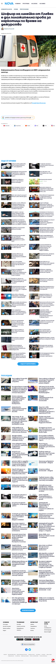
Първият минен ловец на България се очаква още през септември (46, 478)
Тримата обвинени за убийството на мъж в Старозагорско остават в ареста (18, 256)
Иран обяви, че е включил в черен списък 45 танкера (46, 535)
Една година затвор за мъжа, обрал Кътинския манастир (17, 331)
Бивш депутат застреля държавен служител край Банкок (46, 347)
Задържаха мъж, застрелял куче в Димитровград (46, 254)
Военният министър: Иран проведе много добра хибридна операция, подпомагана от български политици (19, 537)
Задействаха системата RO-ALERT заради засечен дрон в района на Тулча (19, 547)
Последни (5, 624)
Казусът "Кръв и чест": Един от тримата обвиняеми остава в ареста (18, 246)
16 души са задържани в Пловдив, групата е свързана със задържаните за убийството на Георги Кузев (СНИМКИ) (18, 272)
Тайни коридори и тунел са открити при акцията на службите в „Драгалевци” (18, 189)
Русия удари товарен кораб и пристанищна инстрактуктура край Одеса (47, 438)
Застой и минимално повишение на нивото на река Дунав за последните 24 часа (19, 555)
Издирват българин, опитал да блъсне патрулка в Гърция (47, 338)
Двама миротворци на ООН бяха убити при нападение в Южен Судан (19, 564)
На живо (42, 3)
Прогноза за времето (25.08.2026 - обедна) (46, 461)
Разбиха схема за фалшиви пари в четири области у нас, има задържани (18, 165)
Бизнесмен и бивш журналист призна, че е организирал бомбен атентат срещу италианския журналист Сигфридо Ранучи (46, 313)
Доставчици (38, 654)
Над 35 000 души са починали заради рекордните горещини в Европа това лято (19, 471)
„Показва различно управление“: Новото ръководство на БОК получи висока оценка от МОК (46, 488)
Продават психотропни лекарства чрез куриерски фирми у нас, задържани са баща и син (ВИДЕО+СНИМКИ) (19, 222)
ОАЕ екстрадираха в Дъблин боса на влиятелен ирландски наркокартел (46, 355)
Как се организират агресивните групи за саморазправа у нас (45, 331)
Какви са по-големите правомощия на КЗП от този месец (46, 599)
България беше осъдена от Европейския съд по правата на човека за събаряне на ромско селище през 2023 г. (20, 389)
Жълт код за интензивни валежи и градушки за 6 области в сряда (47, 446)
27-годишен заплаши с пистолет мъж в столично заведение (46, 165)
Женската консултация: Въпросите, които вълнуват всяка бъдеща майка (18, 591)
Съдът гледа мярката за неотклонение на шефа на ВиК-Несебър (46, 237)
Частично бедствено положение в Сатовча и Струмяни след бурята (47, 582)
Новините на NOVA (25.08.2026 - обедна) (19, 485)
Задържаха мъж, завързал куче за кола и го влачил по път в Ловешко (46, 280)
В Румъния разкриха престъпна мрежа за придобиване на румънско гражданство (18, 347)
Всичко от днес (7, 626)
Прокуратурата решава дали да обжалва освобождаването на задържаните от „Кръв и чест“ (18, 238)
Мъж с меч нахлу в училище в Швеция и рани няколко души (19, 195)
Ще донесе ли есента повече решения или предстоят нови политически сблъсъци (46, 516)
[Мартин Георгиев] (2, 28)
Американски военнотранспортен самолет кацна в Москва (19, 409)
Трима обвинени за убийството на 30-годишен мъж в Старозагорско (46, 263)
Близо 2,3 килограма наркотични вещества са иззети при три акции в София (18, 264)
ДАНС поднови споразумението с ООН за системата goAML (45, 497)
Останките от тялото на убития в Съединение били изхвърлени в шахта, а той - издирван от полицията (46, 214)
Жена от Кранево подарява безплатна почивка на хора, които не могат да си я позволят (47, 574)
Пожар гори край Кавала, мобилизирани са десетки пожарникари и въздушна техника (46, 419)
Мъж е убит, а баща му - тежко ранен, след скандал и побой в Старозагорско (18, 296)
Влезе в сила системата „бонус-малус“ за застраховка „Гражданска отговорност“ (20, 454)
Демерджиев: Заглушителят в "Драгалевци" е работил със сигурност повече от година (19, 173)
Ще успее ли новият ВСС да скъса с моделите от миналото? (45, 547)
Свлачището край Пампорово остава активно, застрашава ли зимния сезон (19, 583)
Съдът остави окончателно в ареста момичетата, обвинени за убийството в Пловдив (19, 304)
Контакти (43, 654)
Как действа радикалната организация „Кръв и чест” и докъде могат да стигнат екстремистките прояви (46, 230)
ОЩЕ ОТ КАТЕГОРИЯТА (28, 364)
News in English (47, 631)
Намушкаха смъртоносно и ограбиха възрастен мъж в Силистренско (46, 288)
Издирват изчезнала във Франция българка (18, 228)
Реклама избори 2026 (12, 654)
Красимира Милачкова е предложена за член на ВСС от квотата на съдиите (19, 479)
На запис (34, 3)
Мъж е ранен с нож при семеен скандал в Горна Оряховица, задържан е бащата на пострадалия (18, 214)
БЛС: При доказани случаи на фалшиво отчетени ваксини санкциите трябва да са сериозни (19, 601)
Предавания (33, 626)
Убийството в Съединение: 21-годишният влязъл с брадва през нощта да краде (46, 197)
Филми (32, 630)
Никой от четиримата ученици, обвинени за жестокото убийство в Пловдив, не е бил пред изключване (17, 323)
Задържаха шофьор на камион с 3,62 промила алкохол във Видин (17, 181)
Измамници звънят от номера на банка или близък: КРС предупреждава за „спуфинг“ (18, 280)
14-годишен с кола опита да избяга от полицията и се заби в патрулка (46, 322)
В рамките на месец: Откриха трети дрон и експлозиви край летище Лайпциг (20, 573)
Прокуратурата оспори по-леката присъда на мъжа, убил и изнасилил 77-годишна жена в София (19, 288)
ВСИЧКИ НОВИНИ (28, 610)
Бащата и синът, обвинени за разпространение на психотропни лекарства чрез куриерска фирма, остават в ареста (18, 205)
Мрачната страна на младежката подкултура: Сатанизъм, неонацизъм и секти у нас (46, 189)
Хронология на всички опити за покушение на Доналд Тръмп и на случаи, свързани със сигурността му (46, 304)
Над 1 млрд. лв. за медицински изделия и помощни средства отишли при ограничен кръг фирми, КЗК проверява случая (19, 420)
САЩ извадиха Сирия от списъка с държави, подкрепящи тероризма (20, 446)
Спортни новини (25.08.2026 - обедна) (46, 469)
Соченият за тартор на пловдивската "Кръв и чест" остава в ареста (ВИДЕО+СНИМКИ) (20, 516)
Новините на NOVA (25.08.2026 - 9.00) (45, 589)
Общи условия (49, 654)
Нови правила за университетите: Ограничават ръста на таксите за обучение (20, 430)
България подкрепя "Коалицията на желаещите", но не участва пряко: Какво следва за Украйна (46, 564)
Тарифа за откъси (31, 654)
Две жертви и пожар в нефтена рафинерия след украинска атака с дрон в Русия (46, 555)
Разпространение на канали (22, 654)
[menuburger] (2, 3)
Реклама (5, 654)
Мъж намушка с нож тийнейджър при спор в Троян (45, 173)
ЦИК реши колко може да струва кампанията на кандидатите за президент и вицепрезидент (47, 389)
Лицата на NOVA (21, 626)
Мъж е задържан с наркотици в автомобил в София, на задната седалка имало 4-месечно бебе (18, 312)
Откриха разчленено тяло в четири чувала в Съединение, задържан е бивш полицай (46, 222)
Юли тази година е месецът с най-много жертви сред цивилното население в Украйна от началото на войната (20, 526)
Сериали (32, 628)
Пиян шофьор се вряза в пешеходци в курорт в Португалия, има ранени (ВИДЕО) (47, 381)
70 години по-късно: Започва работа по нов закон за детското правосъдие (47, 430)
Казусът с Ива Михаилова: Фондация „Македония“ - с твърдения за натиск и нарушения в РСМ (47, 410)
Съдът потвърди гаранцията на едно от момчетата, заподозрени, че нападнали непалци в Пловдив (46, 205)
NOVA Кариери (47, 629)
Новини (17, 3)
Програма (26, 3)
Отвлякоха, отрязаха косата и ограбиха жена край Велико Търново (46, 271)
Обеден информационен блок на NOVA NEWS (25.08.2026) (46, 398)
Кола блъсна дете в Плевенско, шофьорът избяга (19, 504)
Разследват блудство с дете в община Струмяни (19, 380)
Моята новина (6, 628)
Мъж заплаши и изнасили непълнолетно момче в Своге (18, 339)
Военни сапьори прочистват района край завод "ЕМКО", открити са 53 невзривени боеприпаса (19, 399)
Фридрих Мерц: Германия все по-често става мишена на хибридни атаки (20, 438)
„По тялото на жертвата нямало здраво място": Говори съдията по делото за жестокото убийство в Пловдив (18, 356)
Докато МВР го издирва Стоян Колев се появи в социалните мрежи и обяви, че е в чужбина (20, 463)
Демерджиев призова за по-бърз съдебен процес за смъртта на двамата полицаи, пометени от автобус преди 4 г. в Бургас (47, 526)
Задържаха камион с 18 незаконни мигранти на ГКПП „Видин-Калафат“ (45, 296)
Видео (4, 630)
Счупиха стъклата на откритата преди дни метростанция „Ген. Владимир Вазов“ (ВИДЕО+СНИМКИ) (45, 247)
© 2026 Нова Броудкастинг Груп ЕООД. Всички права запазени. (12, 660)
